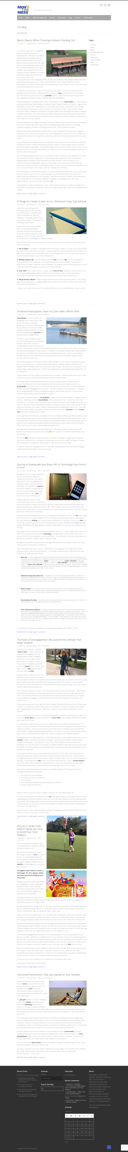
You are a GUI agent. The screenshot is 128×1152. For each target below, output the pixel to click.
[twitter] (109, 5)
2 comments (45, 205)
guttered (70, 1100)
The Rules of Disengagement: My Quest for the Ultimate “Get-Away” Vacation (49, 641)
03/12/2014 (21, 471)
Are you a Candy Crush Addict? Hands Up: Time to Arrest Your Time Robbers (29, 830)
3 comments (45, 314)
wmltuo (69, 1084)
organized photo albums (37, 613)
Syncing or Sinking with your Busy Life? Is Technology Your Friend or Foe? (51, 466)
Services (52, 18)
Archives (43, 1075)
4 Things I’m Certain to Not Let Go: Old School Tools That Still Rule (51, 201)
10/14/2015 (21, 43)
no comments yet (46, 978)
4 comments (45, 43)
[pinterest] (105, 5)
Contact (77, 18)
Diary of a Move (95, 60)
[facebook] (101, 5)
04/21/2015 (21, 205)
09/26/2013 (21, 838)
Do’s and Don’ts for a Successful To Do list (25, 1085)
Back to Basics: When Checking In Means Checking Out (46, 40)
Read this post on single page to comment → (31, 194)
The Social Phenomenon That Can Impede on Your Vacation (48, 974)
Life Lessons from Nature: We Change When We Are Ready (27, 1095)
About (28, 18)
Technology (33, 238)
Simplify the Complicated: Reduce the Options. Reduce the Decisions (27, 1080)
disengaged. (33, 389)
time (35, 855)
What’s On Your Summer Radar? (28, 1075)
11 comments (45, 471)
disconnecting (42, 425)
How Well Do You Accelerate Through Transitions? (27, 1090)
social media (26, 273)
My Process (62, 18)
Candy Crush (38, 906)
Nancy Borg (32, 43)
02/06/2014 (21, 646)
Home (20, 18)
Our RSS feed (70, 1075)
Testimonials (88, 18)
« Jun (66, 1142)
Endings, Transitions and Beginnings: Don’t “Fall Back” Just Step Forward (75, 1086)
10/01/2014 (21, 314)
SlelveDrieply (71, 1092)
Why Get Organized (39, 18)
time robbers (30, 864)
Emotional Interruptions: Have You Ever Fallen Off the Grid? (48, 311)
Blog (70, 18)
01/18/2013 (21, 978)
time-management (30, 935)
